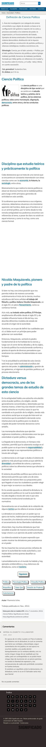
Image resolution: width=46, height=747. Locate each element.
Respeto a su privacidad (11, 723)
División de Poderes (35, 587)
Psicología (23, 9)
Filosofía (13, 9)
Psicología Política (20, 582)
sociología (6, 183)
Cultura (41, 9)
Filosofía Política (37, 582)
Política (17, 13)
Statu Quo (19, 587)
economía (24, 180)
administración (26, 366)
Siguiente (23, 574)
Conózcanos (24, 723)
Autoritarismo (8, 593)
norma (11, 509)
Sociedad (10, 13)
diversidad (6, 463)
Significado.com (8, 3)
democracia (7, 102)
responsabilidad (35, 447)
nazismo (22, 567)
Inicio (3, 13)
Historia (33, 9)
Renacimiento (25, 305)
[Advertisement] (23, 134)
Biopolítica (7, 587)
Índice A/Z (4, 9)
